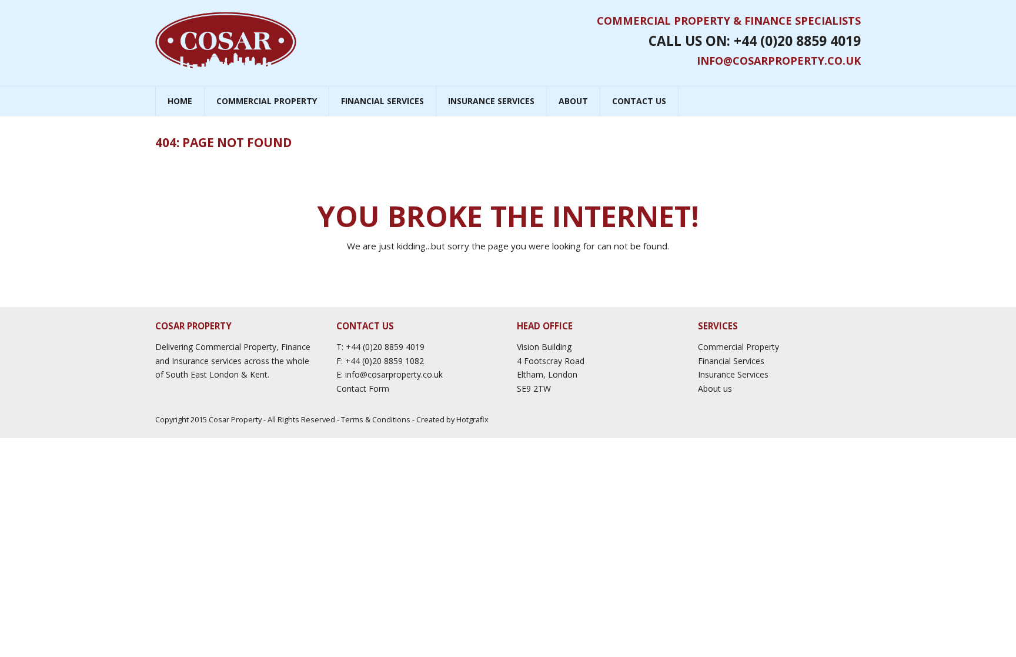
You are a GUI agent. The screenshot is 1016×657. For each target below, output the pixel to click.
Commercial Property (738, 346)
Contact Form (362, 388)
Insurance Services (733, 374)
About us (715, 388)
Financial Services (731, 360)
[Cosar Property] (225, 40)
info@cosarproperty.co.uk (779, 61)
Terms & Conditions (375, 419)
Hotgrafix (472, 419)
